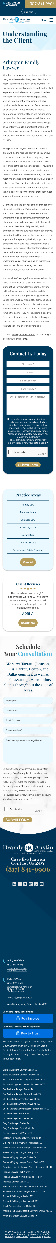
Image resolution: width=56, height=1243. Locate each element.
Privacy (47, 1236)
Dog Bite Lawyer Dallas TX (16, 1123)
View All (28, 562)
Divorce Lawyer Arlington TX (17, 1113)
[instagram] (31, 884)
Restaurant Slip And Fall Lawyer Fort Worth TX (26, 1186)
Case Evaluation (28, 859)
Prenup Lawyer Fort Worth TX (18, 1172)
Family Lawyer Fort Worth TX (17, 1133)
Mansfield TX (40, 1004)
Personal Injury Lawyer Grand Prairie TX (23, 1162)
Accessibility (22, 1236)
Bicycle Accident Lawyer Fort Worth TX (22, 1075)
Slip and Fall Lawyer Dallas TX (17, 1196)
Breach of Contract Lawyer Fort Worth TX (24, 1079)
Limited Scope (28, 542)
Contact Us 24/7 (28, 863)
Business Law (28, 519)
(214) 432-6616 (15, 983)
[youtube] (41, 884)
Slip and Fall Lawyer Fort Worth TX (20, 1201)
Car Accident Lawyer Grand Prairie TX (22, 1094)
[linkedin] (14, 884)
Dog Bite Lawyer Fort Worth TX (18, 1128)
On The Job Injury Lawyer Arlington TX (22, 1143)
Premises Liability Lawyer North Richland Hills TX (27, 1167)
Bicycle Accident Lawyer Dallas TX (20, 1070)
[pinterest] (36, 884)
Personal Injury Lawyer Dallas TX (19, 1157)
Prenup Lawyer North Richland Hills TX (22, 1177)
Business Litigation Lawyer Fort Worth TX (24, 1084)
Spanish (28, 11)
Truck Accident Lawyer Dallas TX (19, 1206)
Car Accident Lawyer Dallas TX (18, 1089)
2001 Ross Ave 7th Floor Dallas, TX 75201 (19, 987)
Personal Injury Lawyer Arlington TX (21, 1152)
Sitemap (9, 1236)
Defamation (28, 534)
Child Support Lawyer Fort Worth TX (21, 1104)
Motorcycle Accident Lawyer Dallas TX (22, 1138)
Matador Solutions (39, 1234)
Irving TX (25, 1004)
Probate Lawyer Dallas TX (16, 1182)
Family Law (28, 504)
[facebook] (20, 884)
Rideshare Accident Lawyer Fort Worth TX (24, 1191)
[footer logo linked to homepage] (28, 848)
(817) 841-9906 (42, 4)
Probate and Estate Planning (28, 550)
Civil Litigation (28, 527)
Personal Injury (28, 512)
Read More (28, 622)
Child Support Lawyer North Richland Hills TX (26, 1109)
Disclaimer (35, 1236)
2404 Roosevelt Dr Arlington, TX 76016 (17, 969)
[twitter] (25, 884)
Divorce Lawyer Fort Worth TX (18, 1118)
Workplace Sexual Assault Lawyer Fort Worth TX (27, 1211)
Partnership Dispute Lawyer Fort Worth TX (24, 1148)
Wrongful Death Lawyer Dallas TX (20, 1216)
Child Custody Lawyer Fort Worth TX (21, 1099)
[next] (49, 604)
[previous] (6, 604)
